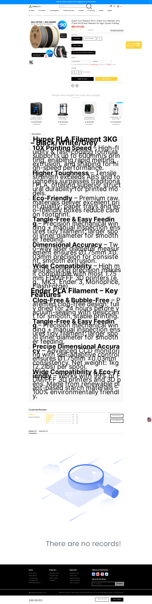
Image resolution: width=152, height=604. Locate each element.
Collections (38, 15)
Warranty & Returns (75, 578)
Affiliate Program (53, 578)
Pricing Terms (73, 575)
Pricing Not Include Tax (116, 30)
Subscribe (119, 583)
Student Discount (54, 573)
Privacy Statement (75, 580)
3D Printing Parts (33, 580)
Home (32, 15)
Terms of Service (74, 583)
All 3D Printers (33, 573)
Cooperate (52, 580)
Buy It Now (106, 79)
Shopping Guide (74, 573)
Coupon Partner (53, 575)
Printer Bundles (33, 575)
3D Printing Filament (34, 583)
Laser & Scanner (33, 578)
